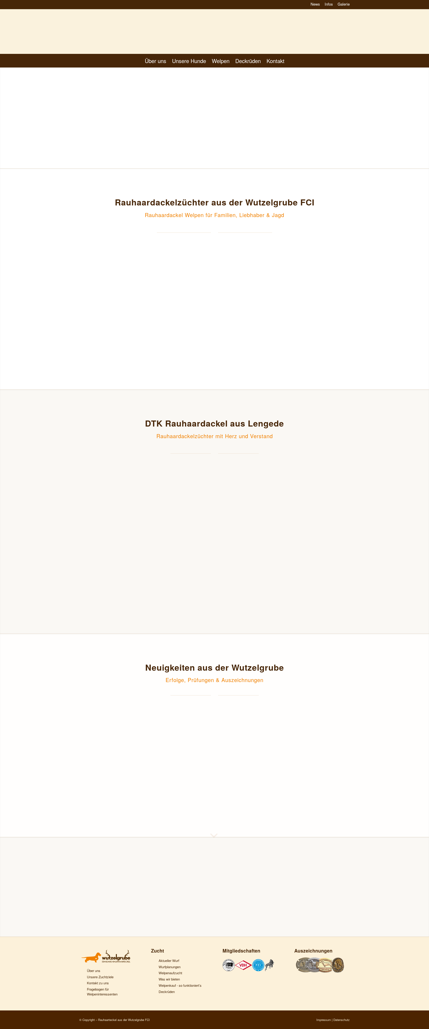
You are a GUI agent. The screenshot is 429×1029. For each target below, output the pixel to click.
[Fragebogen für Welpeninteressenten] (82, 989)
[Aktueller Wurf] (153, 961)
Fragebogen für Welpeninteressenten (102, 991)
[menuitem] (315, 4)
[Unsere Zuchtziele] (82, 977)
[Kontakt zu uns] (82, 983)
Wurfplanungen (170, 966)
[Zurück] (86, 749)
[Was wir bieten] (153, 979)
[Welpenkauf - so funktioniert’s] (153, 986)
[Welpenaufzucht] (153, 973)
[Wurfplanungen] (153, 967)
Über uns (93, 970)
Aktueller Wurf (169, 960)
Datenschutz (341, 1020)
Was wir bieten (169, 979)
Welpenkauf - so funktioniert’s (180, 985)
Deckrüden (167, 991)
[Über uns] (82, 971)
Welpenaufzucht (170, 972)
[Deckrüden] (153, 992)
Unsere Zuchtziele (100, 976)
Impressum (323, 1020)
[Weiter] (343, 749)
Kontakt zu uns (98, 982)
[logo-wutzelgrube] (214, 31)
